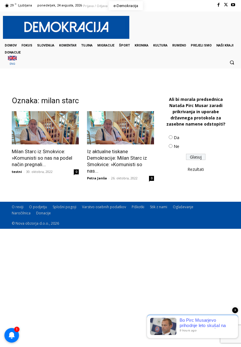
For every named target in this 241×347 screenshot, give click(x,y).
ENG (12, 63)
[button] (232, 62)
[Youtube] (233, 5)
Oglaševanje (183, 206)
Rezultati (196, 169)
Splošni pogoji (64, 206)
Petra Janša (97, 178)
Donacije (43, 213)
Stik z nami (158, 206)
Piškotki (138, 206)
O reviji (18, 206)
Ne (176, 146)
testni (17, 171)
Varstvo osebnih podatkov (104, 206)
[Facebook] (218, 5)
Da (176, 137)
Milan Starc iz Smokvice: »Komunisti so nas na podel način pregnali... (42, 158)
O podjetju (38, 206)
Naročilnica (21, 213)
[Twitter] (226, 5)
